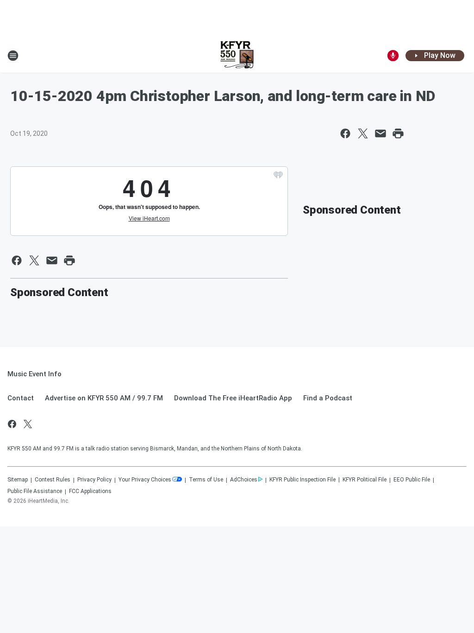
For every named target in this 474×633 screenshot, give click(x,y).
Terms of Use (206, 479)
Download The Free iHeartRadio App (233, 398)
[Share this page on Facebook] (345, 133)
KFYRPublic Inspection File (302, 479)
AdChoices (243, 479)
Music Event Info (34, 374)
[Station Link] (237, 55)
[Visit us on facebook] (12, 424)
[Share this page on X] (362, 133)
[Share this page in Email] (380, 133)
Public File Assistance (34, 491)
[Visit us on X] (27, 424)
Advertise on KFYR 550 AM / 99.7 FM (104, 398)
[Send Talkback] (393, 55)
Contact (20, 398)
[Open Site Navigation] (13, 55)
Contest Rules (52, 479)
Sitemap (17, 479)
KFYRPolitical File (365, 479)
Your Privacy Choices (144, 479)
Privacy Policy (94, 479)
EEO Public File (411, 479)
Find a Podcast (327, 398)
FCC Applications (90, 491)
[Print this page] (398, 133)
